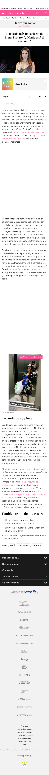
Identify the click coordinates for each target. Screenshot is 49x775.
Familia (14, 18)
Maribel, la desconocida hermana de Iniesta (18, 8)
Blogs (11, 545)
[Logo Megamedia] (25, 755)
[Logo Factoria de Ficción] (24, 643)
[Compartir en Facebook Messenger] (40, 97)
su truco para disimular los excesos (29, 132)
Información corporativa (24, 729)
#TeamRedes (21, 84)
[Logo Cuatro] (24, 620)
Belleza (35, 18)
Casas (22, 18)
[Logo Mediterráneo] (24, 715)
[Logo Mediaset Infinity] (24, 604)
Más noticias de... (10, 557)
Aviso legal (24, 726)
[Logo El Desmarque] (24, 635)
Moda (29, 18)
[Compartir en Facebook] (45, 97)
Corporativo (8, 570)
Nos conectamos (10, 564)
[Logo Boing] (24, 651)
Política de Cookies (24, 738)
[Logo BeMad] (24, 667)
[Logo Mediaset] (24, 594)
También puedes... (11, 576)
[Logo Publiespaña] (24, 707)
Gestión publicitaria (24, 741)
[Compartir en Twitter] (35, 97)
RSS (24, 744)
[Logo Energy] (24, 659)
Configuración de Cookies (24, 735)
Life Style (44, 18)
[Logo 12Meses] (24, 691)
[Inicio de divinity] (3, 13)
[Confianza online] (24, 766)
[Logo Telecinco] (24, 612)
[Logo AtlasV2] (24, 699)
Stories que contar (16, 13)
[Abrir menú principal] (45, 13)
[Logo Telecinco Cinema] (24, 683)
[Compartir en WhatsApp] (30, 97)
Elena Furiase (37, 545)
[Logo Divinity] (24, 628)
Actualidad (6, 18)
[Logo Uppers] (24, 675)
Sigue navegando (10, 582)
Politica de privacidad (24, 732)
